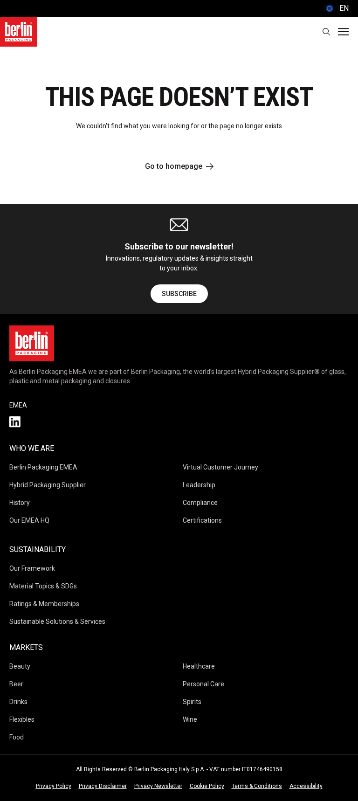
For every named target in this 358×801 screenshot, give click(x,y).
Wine (190, 719)
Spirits (192, 701)
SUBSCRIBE (179, 293)
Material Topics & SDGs (43, 586)
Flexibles (21, 719)
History (19, 502)
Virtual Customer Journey (220, 467)
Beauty (19, 666)
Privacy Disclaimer (103, 786)
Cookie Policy (207, 786)
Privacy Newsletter (158, 786)
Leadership (199, 485)
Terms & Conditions (257, 786)
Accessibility (306, 786)
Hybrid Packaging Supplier (47, 485)
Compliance (200, 502)
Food (16, 737)
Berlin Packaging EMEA (43, 467)
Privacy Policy (53, 786)
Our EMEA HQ (29, 520)
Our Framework (32, 568)
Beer (16, 684)
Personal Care (203, 684)
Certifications (202, 520)
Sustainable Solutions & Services (57, 621)
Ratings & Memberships (44, 604)
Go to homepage (173, 166)
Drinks (18, 701)
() (336, 8)
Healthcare (199, 666)
